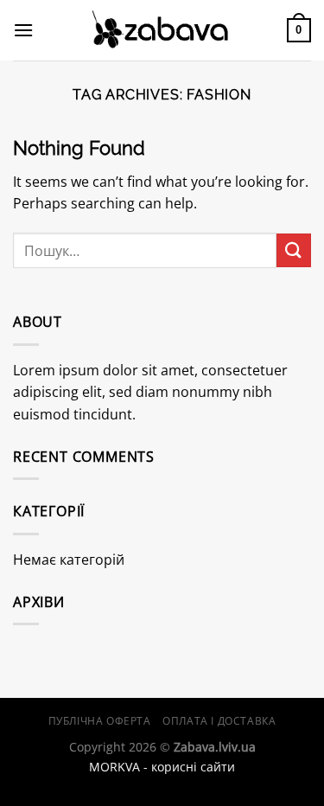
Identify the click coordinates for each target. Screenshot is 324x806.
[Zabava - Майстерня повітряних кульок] (162, 31)
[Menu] (23, 30)
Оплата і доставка (219, 720)
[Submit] (293, 250)
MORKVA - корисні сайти (162, 766)
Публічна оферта (99, 720)
